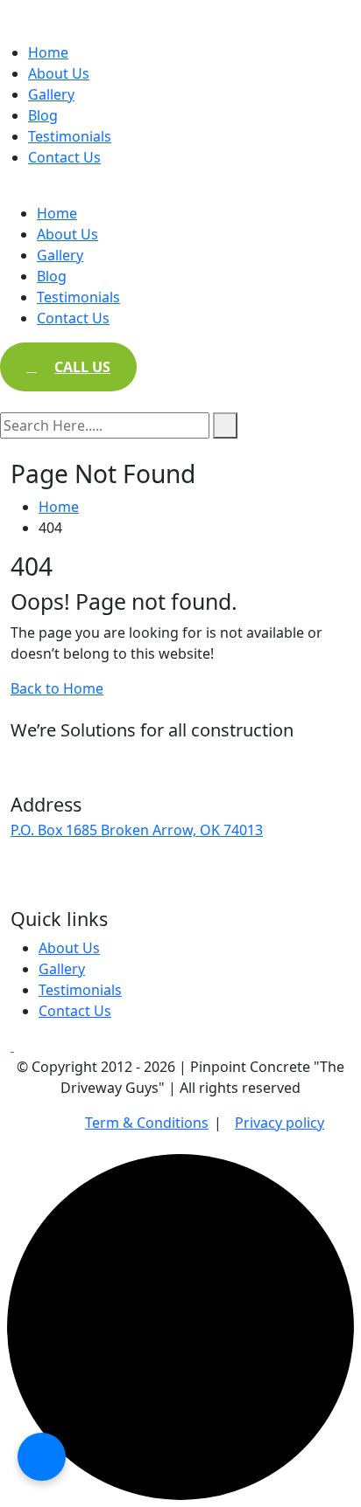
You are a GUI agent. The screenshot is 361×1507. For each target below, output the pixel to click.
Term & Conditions (147, 1122)
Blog (43, 115)
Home (48, 52)
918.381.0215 (53, 892)
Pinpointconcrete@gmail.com (109, 868)
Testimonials (69, 136)
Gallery (51, 94)
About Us (58, 73)
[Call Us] (42, 1457)
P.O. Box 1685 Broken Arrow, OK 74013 (137, 830)
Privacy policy (279, 1122)
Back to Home (57, 688)
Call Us (82, 367)
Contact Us (64, 157)
